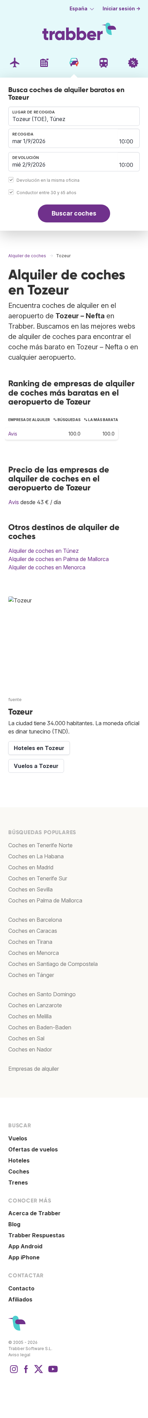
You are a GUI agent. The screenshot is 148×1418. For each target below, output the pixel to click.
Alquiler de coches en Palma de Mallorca (58, 559)
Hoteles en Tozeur (39, 748)
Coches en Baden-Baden (39, 1027)
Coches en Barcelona (35, 919)
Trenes (18, 1182)
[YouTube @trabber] (52, 1372)
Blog (14, 1224)
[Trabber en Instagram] (13, 1372)
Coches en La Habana (36, 856)
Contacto (21, 1288)
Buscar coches (74, 213)
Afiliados (20, 1299)
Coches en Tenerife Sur (37, 878)
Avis (12, 434)
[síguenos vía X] (38, 1372)
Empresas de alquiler (33, 1068)
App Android (25, 1246)
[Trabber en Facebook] (26, 1372)
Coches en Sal (26, 1038)
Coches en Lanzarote (35, 1005)
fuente (15, 699)
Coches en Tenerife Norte (40, 845)
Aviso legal (19, 1354)
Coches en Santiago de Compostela (53, 963)
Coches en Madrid (30, 867)
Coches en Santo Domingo (42, 994)
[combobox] (74, 116)
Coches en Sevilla (30, 889)
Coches (18, 1171)
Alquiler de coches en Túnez (43, 550)
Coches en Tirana (30, 941)
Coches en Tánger (31, 974)
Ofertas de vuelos (33, 1149)
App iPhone (24, 1257)
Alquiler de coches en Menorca (46, 567)
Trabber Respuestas (36, 1235)
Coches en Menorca (33, 952)
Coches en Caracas (32, 930)
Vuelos (17, 1138)
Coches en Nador (30, 1049)
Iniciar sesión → (121, 8)
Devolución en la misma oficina (48, 180)
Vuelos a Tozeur (36, 765)
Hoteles (19, 1160)
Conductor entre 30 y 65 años (46, 192)
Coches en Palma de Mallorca (45, 900)
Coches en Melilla (30, 1016)
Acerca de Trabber (34, 1213)
